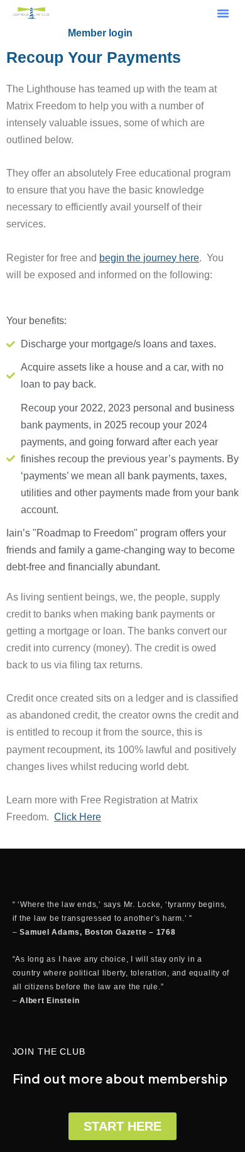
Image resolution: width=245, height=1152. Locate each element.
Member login (100, 33)
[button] (223, 13)
